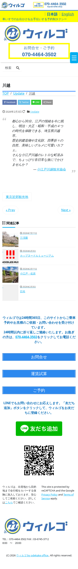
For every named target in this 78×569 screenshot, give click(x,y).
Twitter (25, 102)
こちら (9, 502)
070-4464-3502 (26, 337)
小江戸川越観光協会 (51, 169)
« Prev (10, 210)
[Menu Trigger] (74, 57)
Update (34, 111)
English (68, 14)
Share (48, 102)
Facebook (10, 102)
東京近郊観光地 (17, 197)
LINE (37, 102)
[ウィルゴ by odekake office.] (35, 33)
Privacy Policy (49, 494)
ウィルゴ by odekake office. (32, 555)
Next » (66, 210)
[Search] (18, 68)
